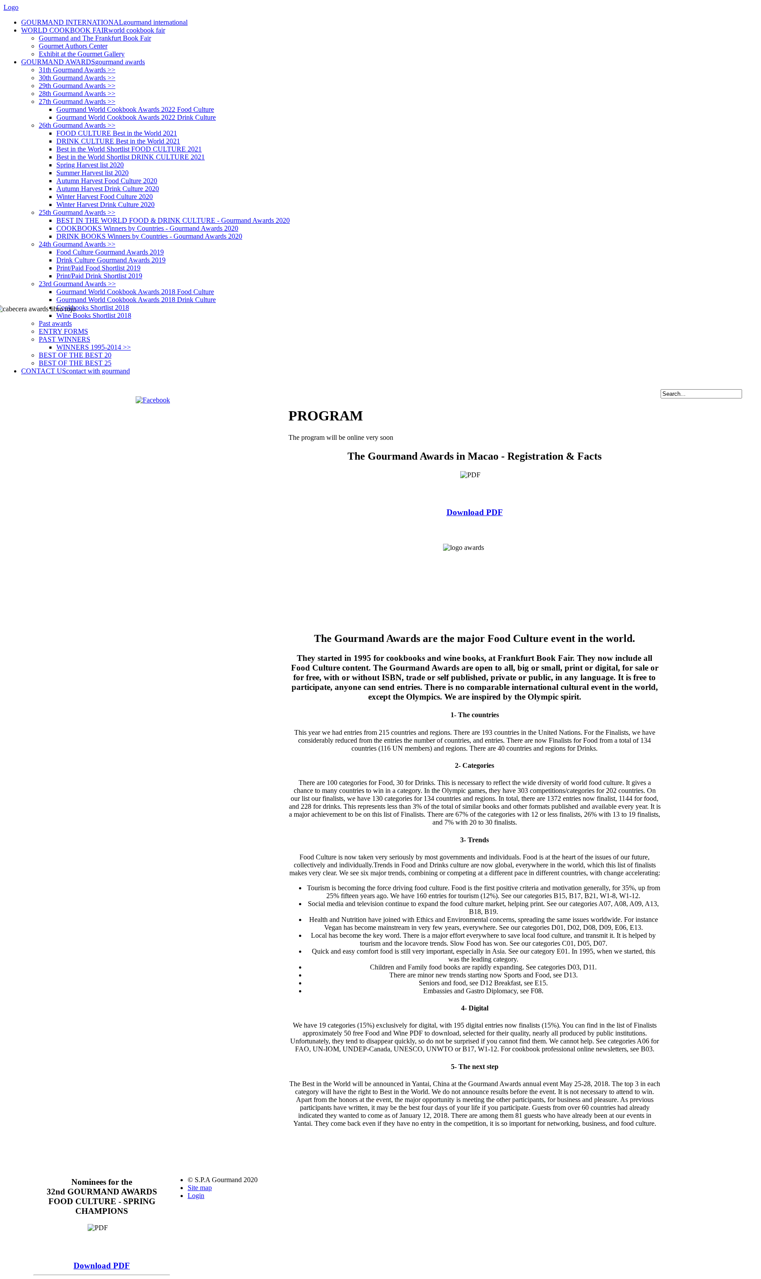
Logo (11, 7)
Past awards (55, 323)
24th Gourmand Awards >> (77, 244)
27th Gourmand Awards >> (77, 101)
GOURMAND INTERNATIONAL (104, 22)
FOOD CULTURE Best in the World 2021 (116, 133)
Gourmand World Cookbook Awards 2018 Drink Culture (136, 299)
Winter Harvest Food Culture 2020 (104, 196)
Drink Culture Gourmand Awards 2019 (111, 260)
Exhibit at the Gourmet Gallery (82, 54)
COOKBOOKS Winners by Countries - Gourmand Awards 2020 (147, 228)
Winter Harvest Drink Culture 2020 (105, 204)
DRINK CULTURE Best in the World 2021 (118, 141)
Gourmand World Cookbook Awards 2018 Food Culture (135, 291)
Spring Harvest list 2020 (90, 165)
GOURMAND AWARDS (83, 62)
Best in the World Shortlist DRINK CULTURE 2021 (130, 157)
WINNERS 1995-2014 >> (93, 347)
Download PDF (475, 512)
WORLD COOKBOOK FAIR (93, 30)
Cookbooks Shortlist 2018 (92, 307)
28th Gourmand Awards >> (77, 93)
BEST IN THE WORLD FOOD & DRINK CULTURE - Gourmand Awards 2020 (173, 220)
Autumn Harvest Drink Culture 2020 (107, 188)
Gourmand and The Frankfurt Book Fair (95, 38)
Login (196, 1195)
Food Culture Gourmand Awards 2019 (110, 252)
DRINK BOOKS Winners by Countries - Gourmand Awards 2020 (149, 236)
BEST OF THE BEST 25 (75, 363)
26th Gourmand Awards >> (77, 125)
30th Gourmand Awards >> (77, 77)
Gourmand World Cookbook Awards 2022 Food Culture (135, 109)
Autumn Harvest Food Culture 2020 (106, 180)
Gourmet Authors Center (73, 46)
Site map (200, 1187)
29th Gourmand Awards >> (77, 85)
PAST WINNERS (64, 339)
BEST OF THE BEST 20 (75, 355)
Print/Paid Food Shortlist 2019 (98, 268)
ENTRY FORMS (63, 331)
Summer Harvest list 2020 (92, 173)
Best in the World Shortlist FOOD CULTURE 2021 (129, 149)
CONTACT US (75, 371)
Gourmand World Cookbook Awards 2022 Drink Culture (136, 117)
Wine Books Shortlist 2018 (93, 315)
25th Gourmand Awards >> (77, 212)
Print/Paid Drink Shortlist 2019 (99, 276)
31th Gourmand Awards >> (77, 70)
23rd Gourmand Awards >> (77, 283)
